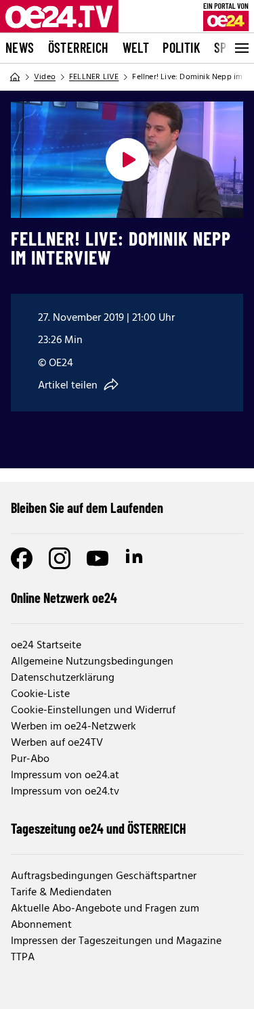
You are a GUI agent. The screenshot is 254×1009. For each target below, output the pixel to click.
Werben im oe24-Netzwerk (73, 727)
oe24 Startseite (46, 645)
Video (45, 77)
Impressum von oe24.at (65, 775)
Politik (181, 47)
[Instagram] (59, 558)
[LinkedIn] (135, 558)
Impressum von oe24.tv (65, 792)
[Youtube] (97, 558)
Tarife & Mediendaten (61, 892)
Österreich (78, 47)
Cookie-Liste (40, 694)
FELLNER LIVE (94, 77)
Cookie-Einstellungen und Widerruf (93, 710)
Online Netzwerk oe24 (64, 597)
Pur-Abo (30, 759)
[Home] (14, 77)
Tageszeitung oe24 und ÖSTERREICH (98, 828)
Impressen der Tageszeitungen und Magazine (116, 941)
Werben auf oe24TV (57, 743)
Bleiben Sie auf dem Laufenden (87, 507)
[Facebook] (22, 558)
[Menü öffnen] (240, 48)
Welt (136, 47)
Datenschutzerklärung (62, 678)
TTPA (23, 957)
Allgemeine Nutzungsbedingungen (92, 662)
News (20, 47)
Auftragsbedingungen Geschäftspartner (103, 876)
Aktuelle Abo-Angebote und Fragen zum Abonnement (105, 917)
